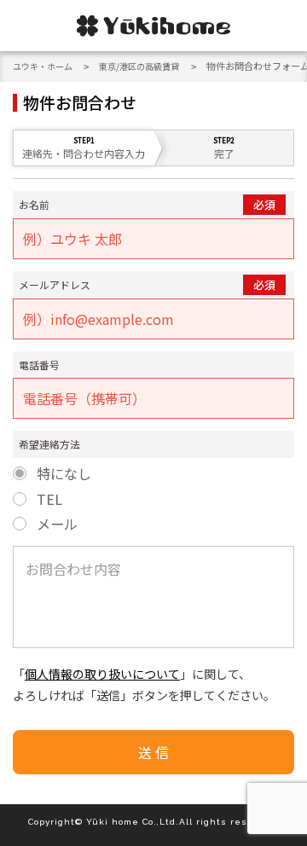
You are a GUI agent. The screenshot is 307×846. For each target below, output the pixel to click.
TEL (49, 499)
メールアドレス (54, 284)
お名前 (34, 204)
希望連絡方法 (49, 444)
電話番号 (39, 364)
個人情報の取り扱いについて (102, 673)
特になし (64, 474)
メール (57, 524)
